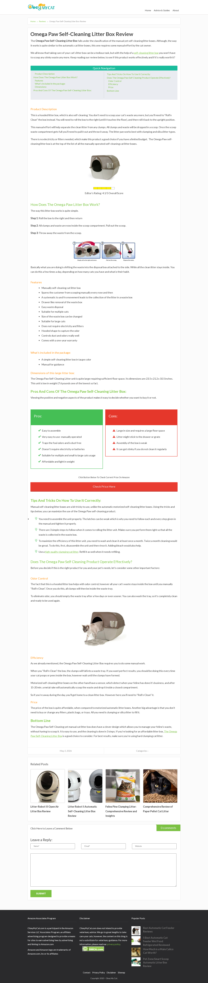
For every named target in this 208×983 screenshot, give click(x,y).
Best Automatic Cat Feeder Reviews (158, 929)
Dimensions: (41, 86)
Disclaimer (111, 972)
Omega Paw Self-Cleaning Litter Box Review (66, 21)
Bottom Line (113, 90)
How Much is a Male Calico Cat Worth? (158, 951)
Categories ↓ (142, 750)
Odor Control (114, 81)
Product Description (45, 73)
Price (110, 87)
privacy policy (113, 944)
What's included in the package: (50, 83)
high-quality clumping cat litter (61, 551)
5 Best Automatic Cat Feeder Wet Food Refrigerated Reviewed (156, 941)
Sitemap (121, 972)
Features (39, 80)
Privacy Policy (98, 972)
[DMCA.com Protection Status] (92, 953)
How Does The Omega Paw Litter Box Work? (55, 77)
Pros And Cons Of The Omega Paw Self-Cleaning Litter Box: (62, 90)
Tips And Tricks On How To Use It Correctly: (128, 74)
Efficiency (113, 84)
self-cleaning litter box (146, 52)
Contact (86, 972)
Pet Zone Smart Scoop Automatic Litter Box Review (156, 962)
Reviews (42, 21)
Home (148, 10)
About (176, 10)
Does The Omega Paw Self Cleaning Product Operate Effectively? (139, 77)
